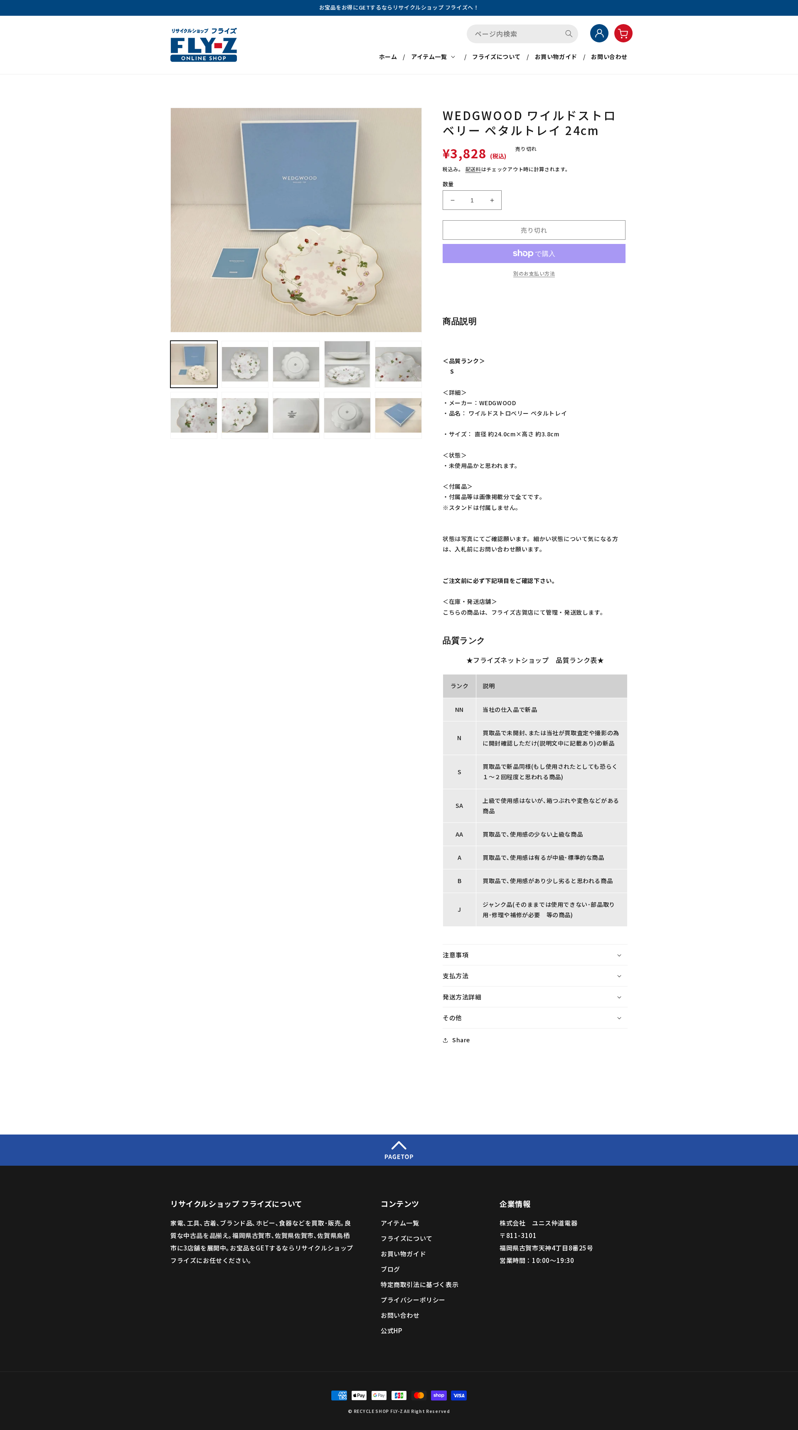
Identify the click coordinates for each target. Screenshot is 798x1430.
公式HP (391, 1330)
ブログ (390, 1269)
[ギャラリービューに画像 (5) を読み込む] (398, 364)
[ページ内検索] (569, 34)
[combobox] (522, 34)
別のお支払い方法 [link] (534, 273)
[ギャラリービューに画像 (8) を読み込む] (296, 415)
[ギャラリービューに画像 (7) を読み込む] (245, 415)
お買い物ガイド (403, 1253)
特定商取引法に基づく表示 (419, 1284)
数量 (448, 184)
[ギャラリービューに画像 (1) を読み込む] (193, 364)
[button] (434, 56)
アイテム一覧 (400, 1222)
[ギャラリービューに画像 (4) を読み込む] (347, 364)
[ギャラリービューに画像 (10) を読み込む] (398, 415)
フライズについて (407, 1238)
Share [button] (461, 1040)
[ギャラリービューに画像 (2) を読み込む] (245, 364)
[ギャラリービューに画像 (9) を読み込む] (347, 415)
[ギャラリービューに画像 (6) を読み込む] (193, 415)
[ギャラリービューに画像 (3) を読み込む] (296, 364)
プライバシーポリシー (413, 1299)
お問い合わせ (400, 1315)
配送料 (473, 168)
